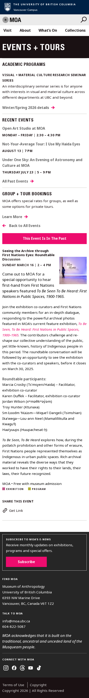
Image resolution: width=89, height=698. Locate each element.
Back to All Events (24, 225)
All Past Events (15, 181)
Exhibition (15, 489)
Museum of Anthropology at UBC (41, 20)
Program (39, 489)
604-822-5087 (14, 626)
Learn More (12, 216)
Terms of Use (13, 685)
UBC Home (44, 7)
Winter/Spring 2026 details (25, 107)
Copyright (38, 685)
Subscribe (26, 561)
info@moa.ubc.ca (16, 621)
